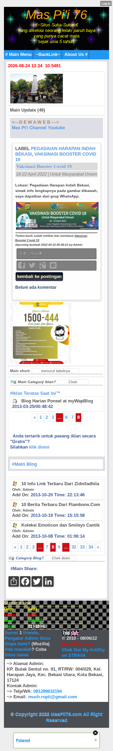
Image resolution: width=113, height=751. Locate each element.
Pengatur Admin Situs (27, 638)
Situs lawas (17, 654)
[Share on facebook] (22, 267)
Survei (12, 632)
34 (90, 547)
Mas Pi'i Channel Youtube (38, 127)
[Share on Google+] (43, 267)
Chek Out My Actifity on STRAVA (83, 652)
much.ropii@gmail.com (52, 696)
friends (30, 632)
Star (34, 254)
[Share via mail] (53, 267)
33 (82, 547)
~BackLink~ (48, 54)
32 (73, 547)
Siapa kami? (17, 643)
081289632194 (47, 691)
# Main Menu (18, 54)
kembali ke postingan (39, 276)
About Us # (76, 54)
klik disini (39, 447)
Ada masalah (18, 649)
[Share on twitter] (33, 267)
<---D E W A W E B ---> (35, 122)
